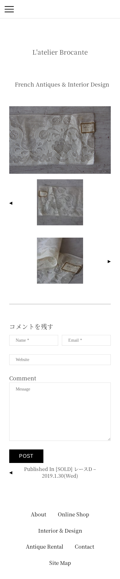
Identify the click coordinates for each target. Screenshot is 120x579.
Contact (84, 546)
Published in (60, 472)
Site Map (60, 562)
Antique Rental (44, 546)
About (38, 514)
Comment (22, 378)
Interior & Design (60, 530)
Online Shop (73, 514)
